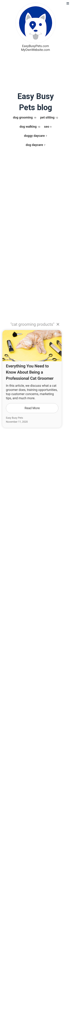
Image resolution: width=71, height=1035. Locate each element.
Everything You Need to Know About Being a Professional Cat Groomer (30, 372)
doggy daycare (35, 136)
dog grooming (24, 117)
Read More (32, 408)
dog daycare (35, 145)
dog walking (30, 126)
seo (47, 126)
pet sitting (49, 117)
